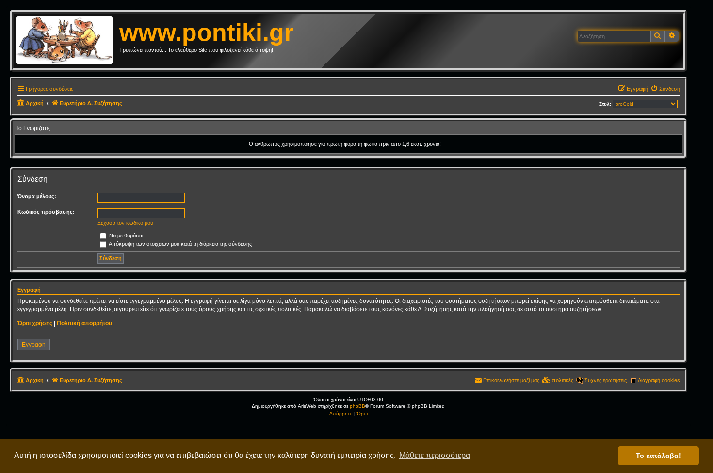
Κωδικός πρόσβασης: (46, 212)
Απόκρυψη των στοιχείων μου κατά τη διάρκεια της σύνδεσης (180, 244)
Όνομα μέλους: (36, 196)
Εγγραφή (34, 344)
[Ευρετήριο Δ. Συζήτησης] (67, 40)
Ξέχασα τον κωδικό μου (125, 223)
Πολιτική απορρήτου (84, 323)
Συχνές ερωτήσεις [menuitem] (605, 380)
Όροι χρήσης (34, 323)
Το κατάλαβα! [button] (658, 455)
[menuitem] (665, 89)
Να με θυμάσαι (125, 235)
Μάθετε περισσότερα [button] (434, 455)
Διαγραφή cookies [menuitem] (659, 380)
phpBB (357, 406)
